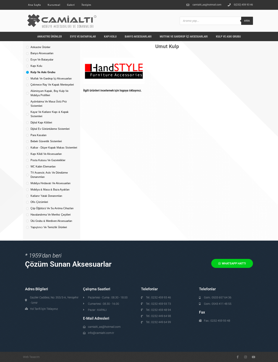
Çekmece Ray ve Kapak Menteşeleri (52, 84)
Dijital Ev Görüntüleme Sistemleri (50, 128)
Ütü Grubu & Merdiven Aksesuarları (51, 220)
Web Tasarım (31, 357)
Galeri (71, 5)
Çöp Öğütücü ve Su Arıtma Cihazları (52, 208)
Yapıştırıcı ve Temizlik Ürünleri (49, 227)
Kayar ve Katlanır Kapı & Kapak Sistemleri (50, 114)
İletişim (86, 5)
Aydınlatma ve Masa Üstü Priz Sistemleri (49, 103)
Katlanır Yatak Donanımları (46, 195)
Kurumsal (54, 5)
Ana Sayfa (34, 5)
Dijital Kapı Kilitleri (41, 122)
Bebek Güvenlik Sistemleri (46, 141)
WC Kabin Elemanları (43, 166)
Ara (247, 20)
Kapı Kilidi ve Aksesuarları (46, 153)
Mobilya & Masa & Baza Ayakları (50, 189)
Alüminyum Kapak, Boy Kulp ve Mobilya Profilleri (49, 93)
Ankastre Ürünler (49, 36)
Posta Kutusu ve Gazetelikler (48, 160)
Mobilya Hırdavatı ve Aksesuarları (51, 183)
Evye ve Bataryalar (83, 36)
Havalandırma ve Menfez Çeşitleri (51, 214)
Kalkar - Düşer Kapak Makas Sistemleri (54, 147)
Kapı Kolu (110, 36)
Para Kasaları (39, 135)
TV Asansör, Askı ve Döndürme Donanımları (49, 174)
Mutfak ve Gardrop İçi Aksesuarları (184, 36)
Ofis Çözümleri (39, 202)
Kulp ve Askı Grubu (228, 36)
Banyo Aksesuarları (138, 36)
